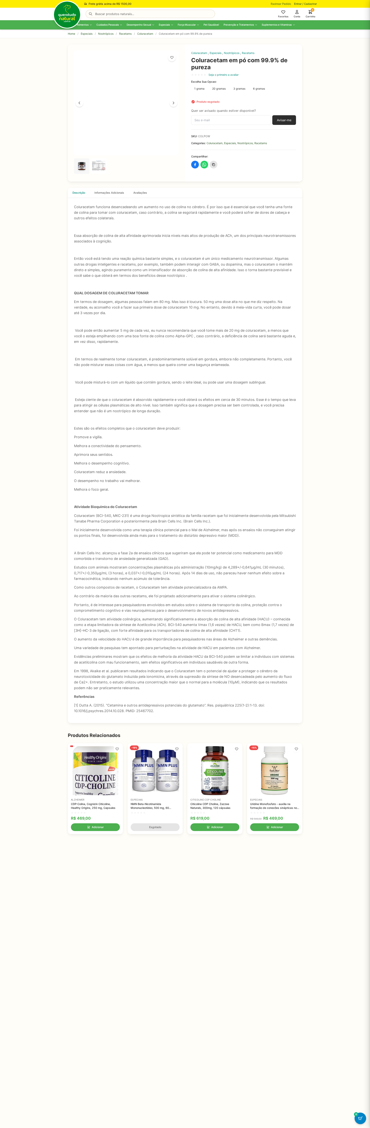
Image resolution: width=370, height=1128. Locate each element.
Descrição (78, 192)
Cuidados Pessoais (107, 24)
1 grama (199, 88)
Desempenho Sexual (139, 24)
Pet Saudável (211, 24)
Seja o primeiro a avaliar (224, 74)
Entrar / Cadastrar (305, 3)
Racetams (125, 33)
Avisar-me (284, 120)
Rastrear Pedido (281, 3)
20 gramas (219, 88)
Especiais (164, 24)
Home (71, 33)
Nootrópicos (106, 33)
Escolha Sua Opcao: (204, 81)
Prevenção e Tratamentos (239, 24)
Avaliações (140, 192)
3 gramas (239, 88)
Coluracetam (145, 33)
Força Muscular (187, 24)
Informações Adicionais (109, 192)
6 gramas (259, 88)
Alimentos (83, 24)
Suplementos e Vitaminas (277, 24)
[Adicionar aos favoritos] (172, 57)
